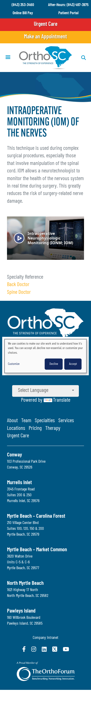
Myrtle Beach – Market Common (37, 550)
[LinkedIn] (44, 649)
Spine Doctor (19, 292)
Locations (16, 428)
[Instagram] (34, 649)
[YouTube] (66, 649)
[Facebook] (24, 649)
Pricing (35, 428)
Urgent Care (45, 24)
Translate (61, 400)
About (12, 421)
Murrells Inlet (19, 483)
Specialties (45, 421)
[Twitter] (55, 649)
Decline (53, 364)
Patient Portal (68, 13)
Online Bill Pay (23, 13)
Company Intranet (45, 638)
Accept (73, 364)
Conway (14, 455)
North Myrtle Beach (25, 583)
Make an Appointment (45, 37)
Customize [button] (14, 364)
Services (66, 421)
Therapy (52, 428)
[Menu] (8, 58)
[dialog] (46, 356)
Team (26, 421)
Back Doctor (18, 285)
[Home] (45, 57)
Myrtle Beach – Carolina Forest (36, 516)
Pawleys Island (21, 611)
